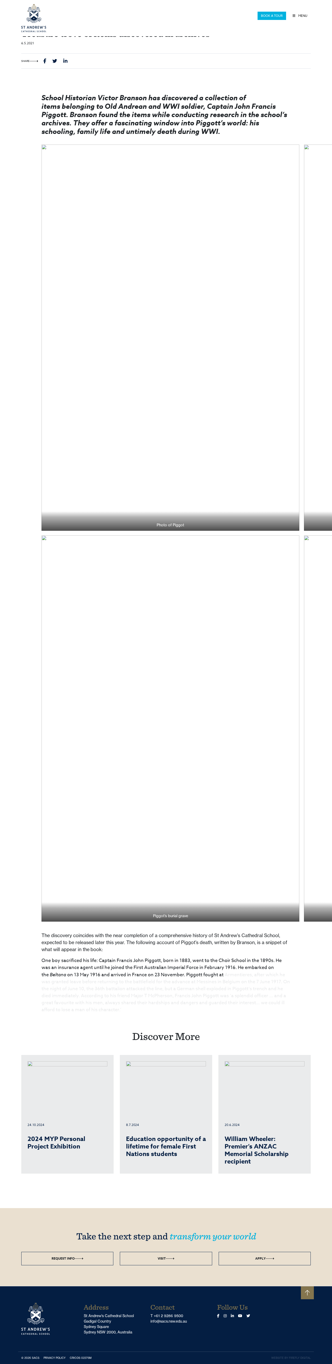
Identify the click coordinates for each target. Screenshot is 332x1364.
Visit (162, 1258)
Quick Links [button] (244, 15)
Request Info (63, 1258)
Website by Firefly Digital (291, 1358)
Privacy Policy (56, 1358)
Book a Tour (272, 15)
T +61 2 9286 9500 (166, 1315)
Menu (302, 15)
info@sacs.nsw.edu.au (168, 1321)
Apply (260, 1258)
